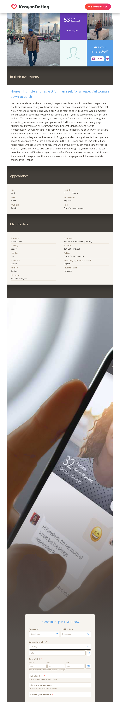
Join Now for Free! (98, 6)
